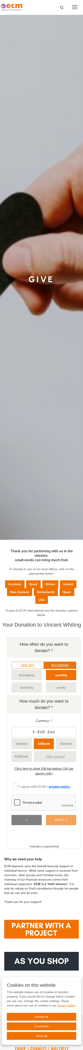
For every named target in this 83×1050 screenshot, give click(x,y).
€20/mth (21, 744)
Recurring (60, 665)
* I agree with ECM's (44, 786)
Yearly (61, 687)
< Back (27, 821)
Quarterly (26, 687)
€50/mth (66, 744)
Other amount (55, 756)
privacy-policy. (59, 786)
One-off (27, 665)
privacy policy (66, 1005)
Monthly (61, 675)
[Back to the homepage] (12, 7)
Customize (41, 1026)
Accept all (41, 1016)
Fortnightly (26, 675)
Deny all (41, 1035)
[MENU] (75, 7)
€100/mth (21, 756)
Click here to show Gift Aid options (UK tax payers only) (43, 771)
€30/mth (44, 744)
